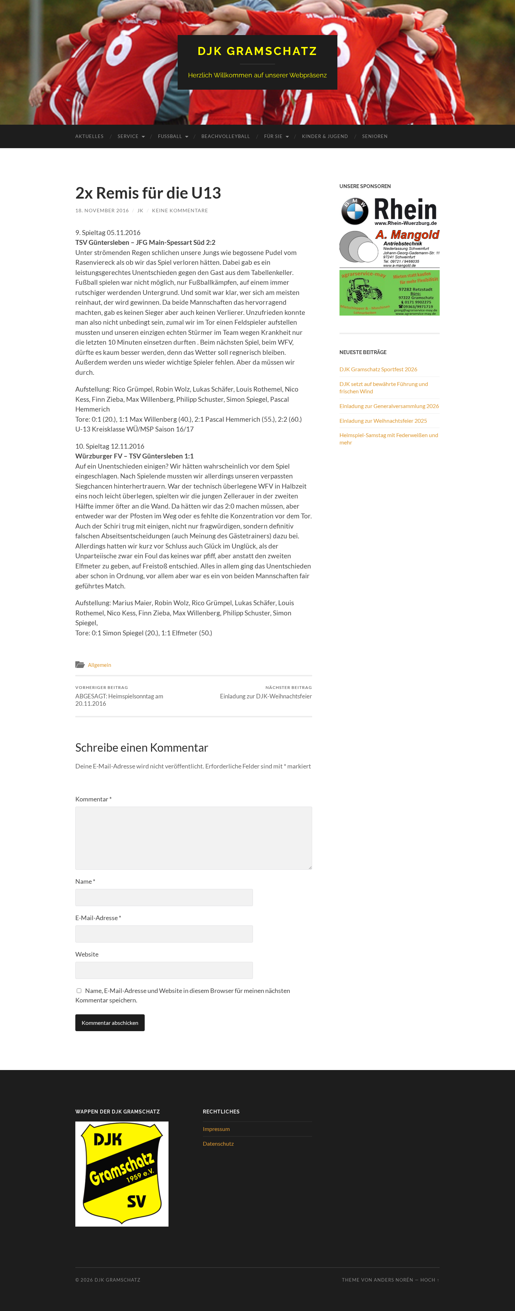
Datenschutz (218, 1143)
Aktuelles (89, 136)
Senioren (375, 136)
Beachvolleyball (225, 136)
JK (140, 210)
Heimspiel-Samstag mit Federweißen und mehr (388, 439)
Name (85, 881)
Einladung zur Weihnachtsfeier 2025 (383, 420)
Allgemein (99, 665)
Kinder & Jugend (325, 136)
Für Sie (273, 136)
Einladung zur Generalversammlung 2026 (389, 405)
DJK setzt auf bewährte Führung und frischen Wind (383, 387)
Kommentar (93, 799)
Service (128, 136)
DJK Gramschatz (258, 50)
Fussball (170, 136)
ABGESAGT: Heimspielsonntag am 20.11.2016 (119, 696)
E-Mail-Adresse (98, 918)
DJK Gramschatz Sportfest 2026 (378, 369)
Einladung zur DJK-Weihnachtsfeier (266, 692)
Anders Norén (393, 1280)
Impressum (216, 1128)
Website (86, 954)
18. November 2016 (102, 210)
